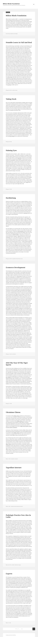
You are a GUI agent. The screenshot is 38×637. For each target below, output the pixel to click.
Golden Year (20, 390)
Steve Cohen (10, 77)
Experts (9, 574)
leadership (12, 33)
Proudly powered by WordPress (11, 635)
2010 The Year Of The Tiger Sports (17, 364)
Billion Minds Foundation (11, 4)
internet (14, 354)
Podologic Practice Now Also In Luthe (18, 516)
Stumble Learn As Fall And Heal (19, 42)
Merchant (16, 369)
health (13, 564)
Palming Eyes (11, 150)
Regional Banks (15, 233)
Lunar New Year (25, 392)
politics (13, 458)
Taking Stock (11, 99)
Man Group (19, 276)
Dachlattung (11, 198)
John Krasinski (20, 231)
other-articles (15, 90)
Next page (33, 629)
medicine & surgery (18, 564)
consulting (8, 33)
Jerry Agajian (8, 308)
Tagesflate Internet (13, 467)
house (22, 258)
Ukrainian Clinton (13, 412)
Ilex (16, 294)
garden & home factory (16, 258)
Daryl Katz (9, 84)
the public (16, 458)
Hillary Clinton (17, 415)
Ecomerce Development (15, 267)
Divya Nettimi (12, 136)
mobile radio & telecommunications (17, 506)
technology (15, 33)
